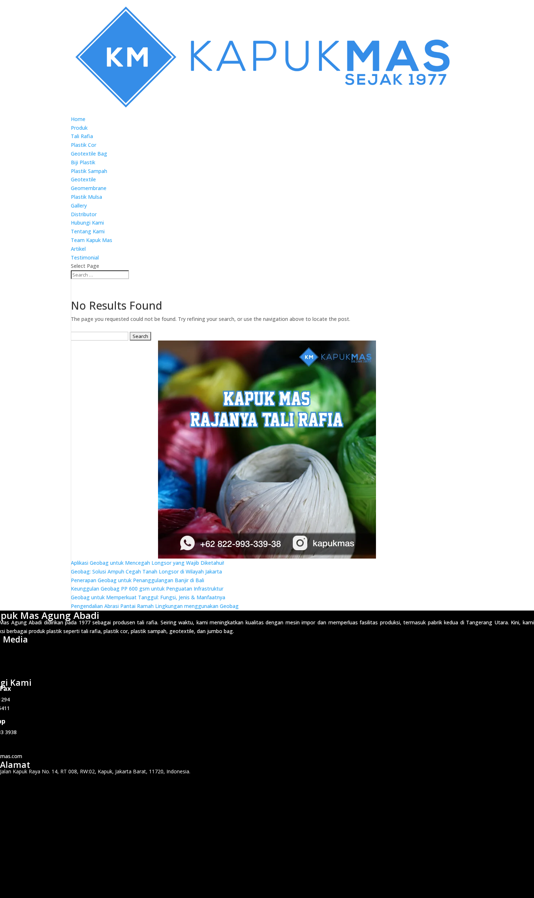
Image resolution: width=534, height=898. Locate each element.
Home (78, 119)
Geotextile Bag (89, 153)
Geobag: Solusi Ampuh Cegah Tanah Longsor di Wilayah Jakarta (146, 571)
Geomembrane (88, 188)
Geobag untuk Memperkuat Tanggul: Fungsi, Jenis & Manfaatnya (148, 597)
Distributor (84, 214)
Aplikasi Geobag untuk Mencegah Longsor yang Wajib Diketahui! (147, 562)
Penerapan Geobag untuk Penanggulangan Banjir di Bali (137, 580)
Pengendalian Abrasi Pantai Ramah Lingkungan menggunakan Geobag (155, 606)
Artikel (78, 248)
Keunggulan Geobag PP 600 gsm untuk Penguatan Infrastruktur (147, 588)
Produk (79, 127)
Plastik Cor (83, 144)
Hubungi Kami (87, 222)
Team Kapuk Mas (91, 240)
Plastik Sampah (89, 171)
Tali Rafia (82, 136)
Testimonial (85, 257)
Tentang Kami (88, 231)
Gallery (79, 205)
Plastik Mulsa (86, 196)
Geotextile (83, 179)
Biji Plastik (83, 162)
